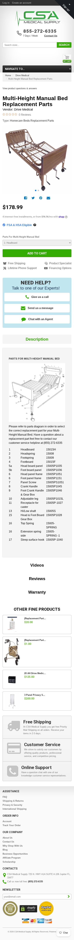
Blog (5, 849)
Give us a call (40, 297)
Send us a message (40, 308)
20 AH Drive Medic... (35, 673)
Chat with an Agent (40, 319)
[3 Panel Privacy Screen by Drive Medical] (12, 701)
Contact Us (50, 35)
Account (7, 821)
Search (64, 44)
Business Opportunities (15, 854)
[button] (67, 156)
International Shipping (15, 809)
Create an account (21, 3)
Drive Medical (22, 75)
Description (37, 339)
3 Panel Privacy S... (34, 695)
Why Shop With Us (13, 846)
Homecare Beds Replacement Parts (32, 120)
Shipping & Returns (13, 801)
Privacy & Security (12, 805)
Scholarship (9, 862)
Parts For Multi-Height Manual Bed (21, 237)
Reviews (37, 578)
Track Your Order (12, 825)
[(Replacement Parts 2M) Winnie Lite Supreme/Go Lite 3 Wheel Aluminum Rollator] (12, 652)
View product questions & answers (20, 88)
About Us (7, 837)
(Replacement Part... (35, 618)
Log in (6, 3)
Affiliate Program (12, 857)
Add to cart (37, 253)
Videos (37, 565)
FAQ (5, 797)
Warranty (37, 592)
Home (8, 75)
